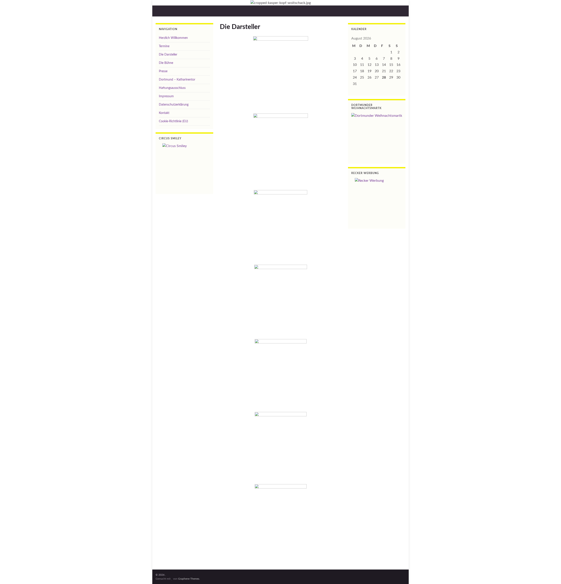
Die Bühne (166, 63)
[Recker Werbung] (376, 200)
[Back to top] (551, 574)
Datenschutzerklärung (173, 104)
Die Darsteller (168, 54)
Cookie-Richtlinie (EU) (173, 121)
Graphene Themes (188, 578)
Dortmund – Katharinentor (177, 79)
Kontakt (164, 113)
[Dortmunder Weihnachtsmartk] (376, 135)
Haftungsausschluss (172, 88)
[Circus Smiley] (184, 165)
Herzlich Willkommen (173, 38)
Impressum (166, 96)
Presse (163, 71)
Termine (164, 46)
